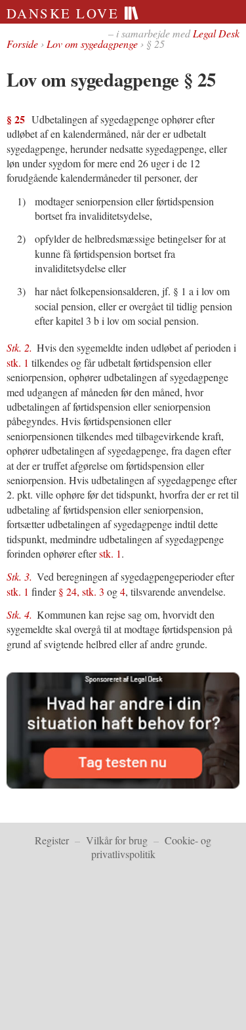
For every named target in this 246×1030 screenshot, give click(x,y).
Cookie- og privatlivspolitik (151, 847)
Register (52, 840)
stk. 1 (18, 362)
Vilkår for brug (117, 840)
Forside (22, 44)
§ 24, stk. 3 (81, 591)
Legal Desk (216, 33)
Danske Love (65, 13)
